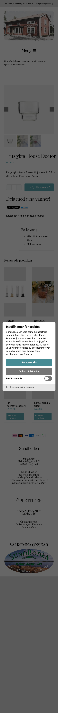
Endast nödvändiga (29, 371)
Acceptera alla (29, 362)
